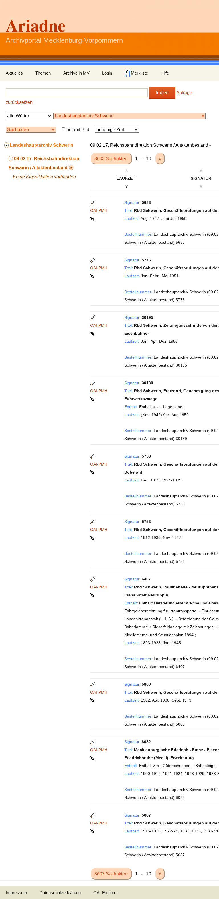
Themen (43, 73)
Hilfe (165, 73)
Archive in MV (76, 73)
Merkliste (139, 73)
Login (107, 73)
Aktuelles (14, 73)
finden (162, 92)
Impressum (16, 892)
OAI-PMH (98, 210)
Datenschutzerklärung (60, 892)
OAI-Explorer (105, 892)
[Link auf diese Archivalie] (93, 218)
